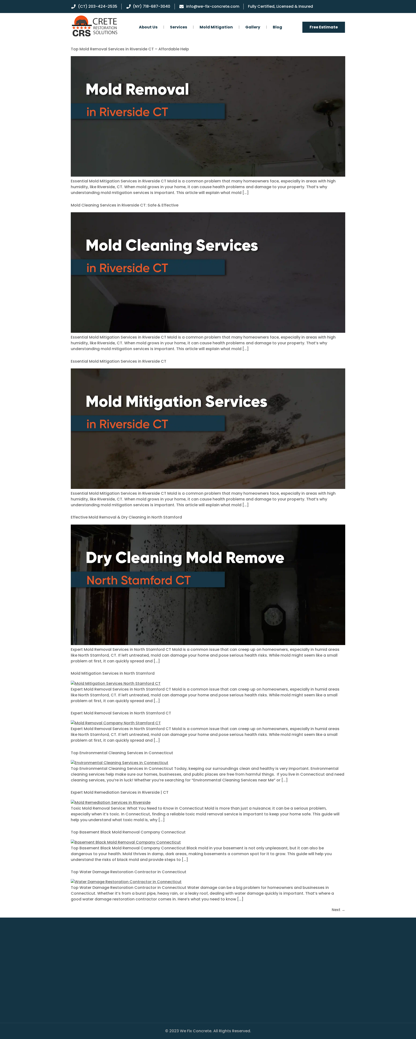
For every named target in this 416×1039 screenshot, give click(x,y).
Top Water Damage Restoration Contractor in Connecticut (128, 872)
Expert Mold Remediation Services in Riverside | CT (120, 792)
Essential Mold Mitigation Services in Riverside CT (118, 361)
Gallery (252, 27)
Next (338, 909)
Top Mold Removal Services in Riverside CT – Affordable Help (130, 49)
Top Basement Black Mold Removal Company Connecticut (128, 832)
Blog (277, 27)
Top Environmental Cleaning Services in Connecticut (122, 753)
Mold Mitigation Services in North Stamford (113, 673)
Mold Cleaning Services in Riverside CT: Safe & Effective (124, 205)
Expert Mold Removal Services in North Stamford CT (121, 713)
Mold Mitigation (216, 27)
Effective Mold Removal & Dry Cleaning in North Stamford (126, 517)
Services (178, 27)
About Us (148, 27)
